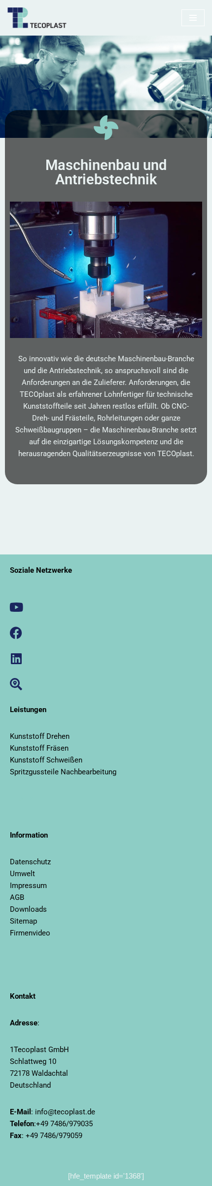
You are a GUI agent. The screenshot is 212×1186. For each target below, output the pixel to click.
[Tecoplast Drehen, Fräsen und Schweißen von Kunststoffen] (37, 18)
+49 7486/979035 (64, 1123)
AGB (17, 897)
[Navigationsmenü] (193, 17)
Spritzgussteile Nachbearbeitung (63, 771)
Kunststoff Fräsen (39, 748)
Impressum (28, 885)
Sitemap (23, 921)
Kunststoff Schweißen (46, 760)
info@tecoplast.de (65, 1111)
